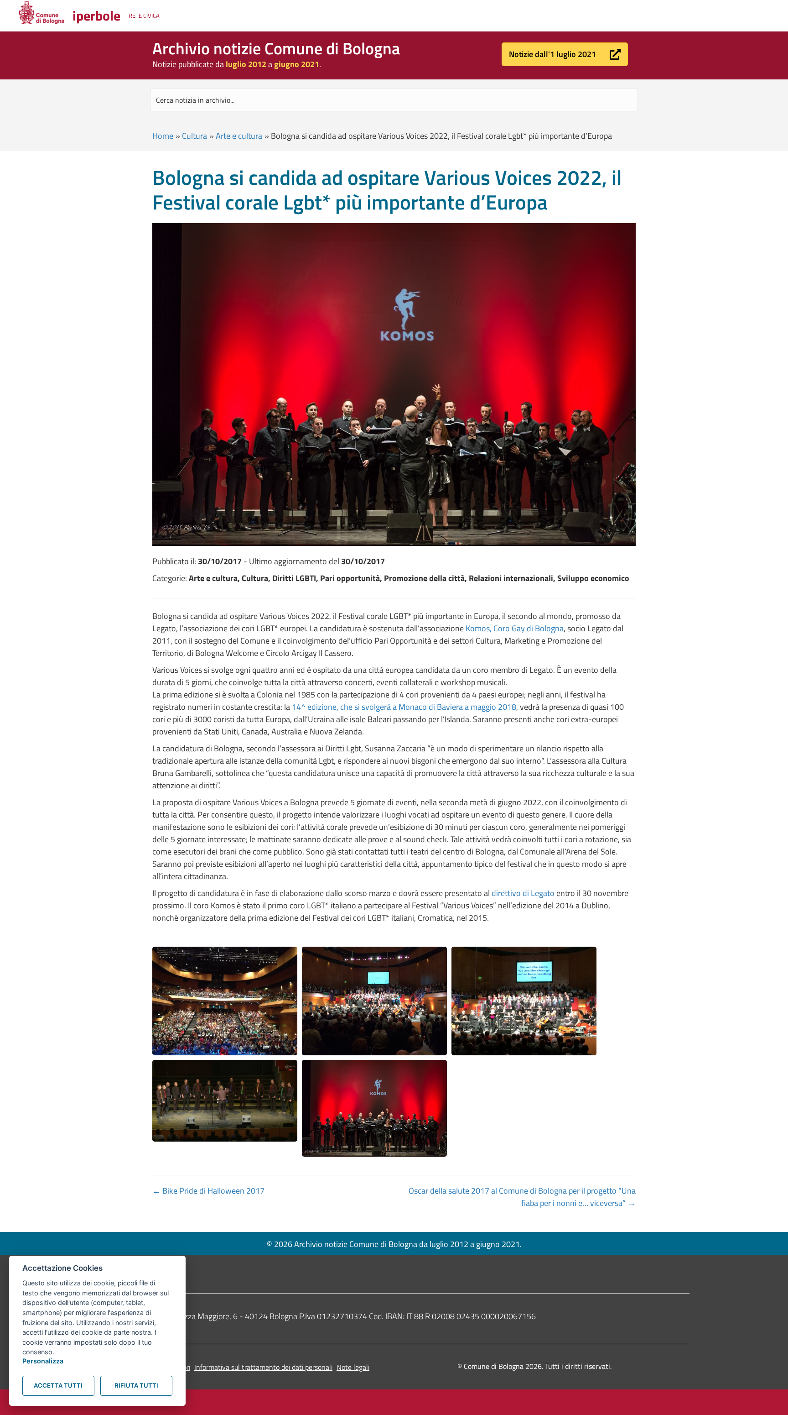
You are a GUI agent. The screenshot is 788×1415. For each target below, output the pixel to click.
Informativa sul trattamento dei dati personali (263, 1367)
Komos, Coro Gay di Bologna (515, 628)
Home (162, 136)
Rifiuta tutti (136, 1385)
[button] (565, 54)
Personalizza (42, 1361)
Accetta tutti (58, 1385)
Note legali (353, 1367)
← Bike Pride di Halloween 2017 (208, 1190)
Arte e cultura (239, 136)
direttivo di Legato (523, 893)
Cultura (194, 136)
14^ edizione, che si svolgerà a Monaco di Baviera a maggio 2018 (404, 707)
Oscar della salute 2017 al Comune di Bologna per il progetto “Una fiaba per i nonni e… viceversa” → (522, 1196)
